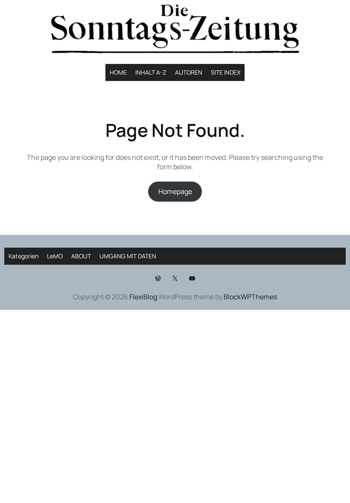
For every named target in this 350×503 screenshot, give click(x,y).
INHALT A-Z (150, 72)
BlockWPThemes (250, 296)
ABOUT (81, 256)
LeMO (55, 256)
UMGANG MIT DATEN (127, 256)
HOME (118, 72)
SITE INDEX (225, 72)
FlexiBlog (143, 296)
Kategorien (23, 256)
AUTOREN (188, 72)
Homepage (175, 191)
